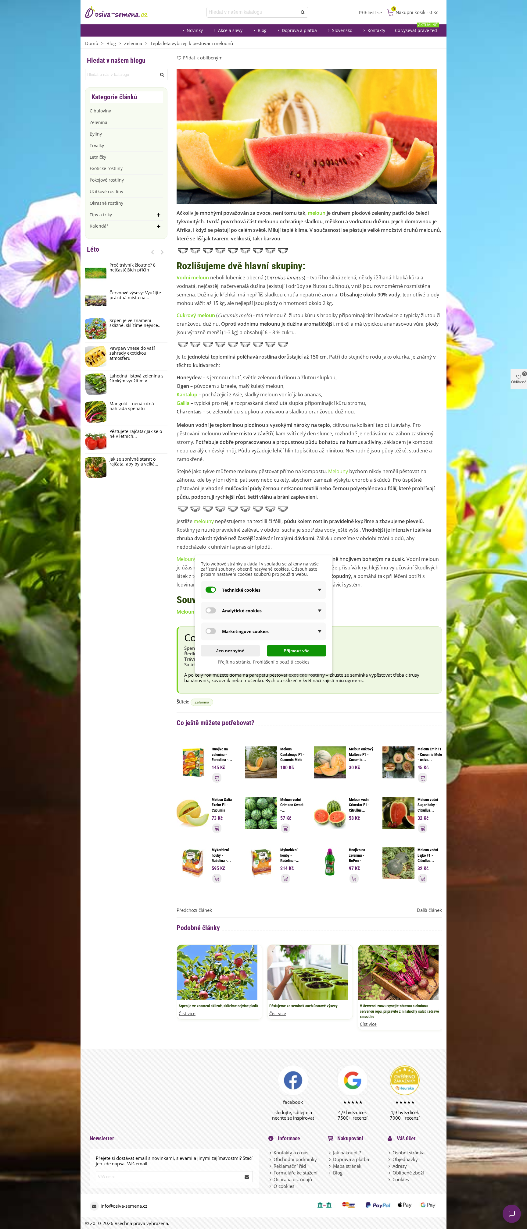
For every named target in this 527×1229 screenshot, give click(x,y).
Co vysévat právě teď (416, 28)
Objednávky (405, 1159)
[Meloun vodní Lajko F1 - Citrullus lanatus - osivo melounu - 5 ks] (398, 862)
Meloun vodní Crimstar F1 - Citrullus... (359, 805)
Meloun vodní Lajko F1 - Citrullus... (428, 855)
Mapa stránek (347, 1166)
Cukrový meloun (196, 315)
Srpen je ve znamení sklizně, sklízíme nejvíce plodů (218, 1006)
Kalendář (99, 226)
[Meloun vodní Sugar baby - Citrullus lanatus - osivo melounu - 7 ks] (398, 812)
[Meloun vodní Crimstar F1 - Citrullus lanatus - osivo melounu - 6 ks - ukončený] (330, 812)
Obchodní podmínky (295, 1159)
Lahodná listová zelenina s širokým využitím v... (136, 379)
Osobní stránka (409, 1152)
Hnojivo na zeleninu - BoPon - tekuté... (357, 858)
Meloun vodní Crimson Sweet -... (291, 805)
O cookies (284, 1186)
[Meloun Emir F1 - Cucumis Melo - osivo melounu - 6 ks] (398, 762)
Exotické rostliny (106, 168)
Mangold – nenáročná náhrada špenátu (131, 406)
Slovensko (342, 30)
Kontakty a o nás (291, 1152)
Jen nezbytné (230, 650)
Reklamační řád (290, 1166)
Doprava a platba (299, 30)
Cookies (401, 1179)
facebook (293, 1102)
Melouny (338, 471)
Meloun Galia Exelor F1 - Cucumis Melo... (222, 807)
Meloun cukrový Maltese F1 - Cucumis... (361, 754)
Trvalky (97, 145)
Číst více (187, 1013)
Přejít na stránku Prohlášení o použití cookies (264, 662)
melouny (204, 521)
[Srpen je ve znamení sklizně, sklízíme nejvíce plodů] (95, 328)
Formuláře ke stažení (295, 1173)
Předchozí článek (194, 910)
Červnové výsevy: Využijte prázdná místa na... (135, 295)
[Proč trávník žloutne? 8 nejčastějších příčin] (95, 273)
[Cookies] (390, 1179)
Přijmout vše (297, 650)
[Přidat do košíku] (217, 777)
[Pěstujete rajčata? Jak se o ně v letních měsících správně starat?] (95, 439)
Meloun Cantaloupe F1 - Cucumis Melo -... (292, 757)
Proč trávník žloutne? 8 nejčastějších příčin (132, 268)
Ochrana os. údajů (293, 1179)
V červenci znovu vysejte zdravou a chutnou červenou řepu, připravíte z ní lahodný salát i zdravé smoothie (399, 1011)
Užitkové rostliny (106, 191)
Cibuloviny (100, 111)
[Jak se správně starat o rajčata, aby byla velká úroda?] (95, 467)
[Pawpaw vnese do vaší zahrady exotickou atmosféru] (95, 356)
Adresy (400, 1166)
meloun (316, 213)
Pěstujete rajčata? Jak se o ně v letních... (135, 434)
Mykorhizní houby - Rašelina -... (221, 855)
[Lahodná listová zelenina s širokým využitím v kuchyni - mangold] (95, 384)
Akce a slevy (230, 30)
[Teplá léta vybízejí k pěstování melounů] (307, 136)
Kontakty (376, 30)
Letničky (98, 157)
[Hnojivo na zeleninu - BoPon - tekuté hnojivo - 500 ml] (330, 862)
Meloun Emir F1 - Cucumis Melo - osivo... (430, 754)
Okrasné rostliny (106, 203)
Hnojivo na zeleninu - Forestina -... (222, 754)
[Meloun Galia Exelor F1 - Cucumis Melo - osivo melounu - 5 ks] (193, 812)
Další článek (429, 910)
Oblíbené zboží (408, 1173)
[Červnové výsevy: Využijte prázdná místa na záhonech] (95, 301)
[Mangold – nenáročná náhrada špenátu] (95, 412)
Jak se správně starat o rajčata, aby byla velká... (133, 462)
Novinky (195, 30)
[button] (152, 252)
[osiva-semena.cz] (121, 12)
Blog (262, 30)
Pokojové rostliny (107, 180)
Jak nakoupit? (347, 1152)
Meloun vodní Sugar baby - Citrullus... (428, 805)
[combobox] (252, 12)
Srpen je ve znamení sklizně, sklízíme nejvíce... (135, 323)
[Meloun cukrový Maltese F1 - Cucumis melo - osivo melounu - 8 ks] (330, 762)
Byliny (96, 134)
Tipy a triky (101, 215)
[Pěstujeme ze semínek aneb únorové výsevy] (307, 972)
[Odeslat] (303, 12)
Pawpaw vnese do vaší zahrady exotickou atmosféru (132, 353)
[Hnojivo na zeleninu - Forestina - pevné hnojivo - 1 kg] (193, 762)
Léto (93, 249)
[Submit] (247, 1176)
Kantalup (187, 394)
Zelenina (98, 122)
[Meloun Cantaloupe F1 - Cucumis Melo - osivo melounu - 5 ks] (261, 762)
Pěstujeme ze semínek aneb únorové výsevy (303, 1006)
